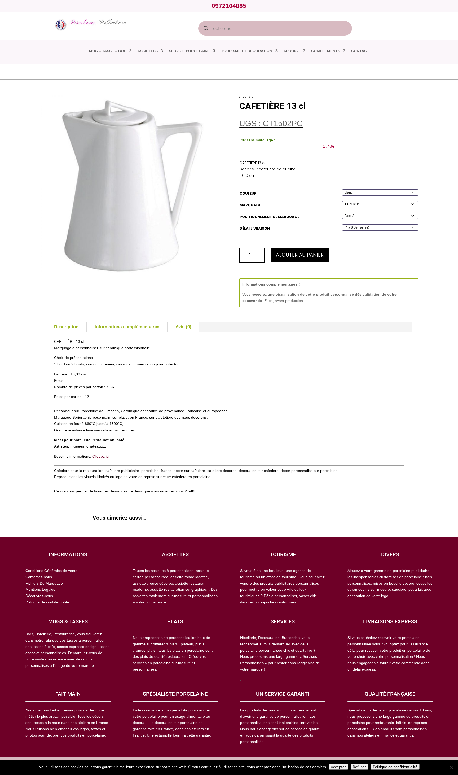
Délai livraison (255, 228)
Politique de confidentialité (395, 767)
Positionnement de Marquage (269, 216)
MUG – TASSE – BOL (107, 51)
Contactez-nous (38, 577)
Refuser (359, 767)
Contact (360, 51)
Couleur (248, 193)
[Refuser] (451, 767)
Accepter (338, 767)
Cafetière (246, 97)
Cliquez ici (100, 456)
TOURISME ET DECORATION (246, 51)
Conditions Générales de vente (51, 570)
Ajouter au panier (300, 255)
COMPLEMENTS (325, 51)
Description (66, 326)
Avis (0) (183, 326)
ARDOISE (291, 51)
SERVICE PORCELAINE (189, 51)
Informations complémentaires (127, 326)
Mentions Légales (40, 589)
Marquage (250, 205)
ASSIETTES (147, 51)
